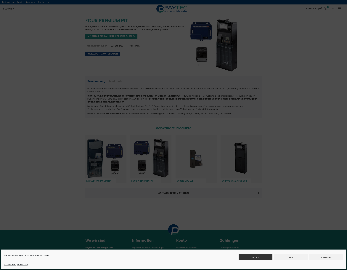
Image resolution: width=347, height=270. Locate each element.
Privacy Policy (22, 265)
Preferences (326, 257)
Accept (255, 257)
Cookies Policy (10, 265)
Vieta (291, 257)
